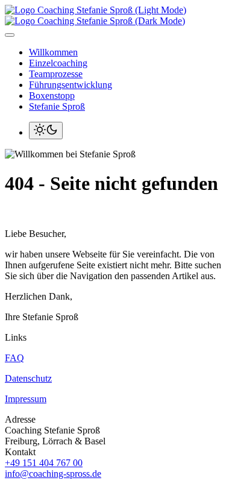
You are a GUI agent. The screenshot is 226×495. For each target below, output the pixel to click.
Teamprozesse (56, 74)
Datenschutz (28, 378)
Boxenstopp (52, 95)
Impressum (25, 399)
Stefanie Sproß (57, 106)
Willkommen (53, 52)
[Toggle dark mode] (46, 130)
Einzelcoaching (58, 63)
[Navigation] (9, 35)
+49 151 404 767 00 (44, 463)
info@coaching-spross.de (53, 473)
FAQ (14, 358)
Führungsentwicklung (70, 85)
